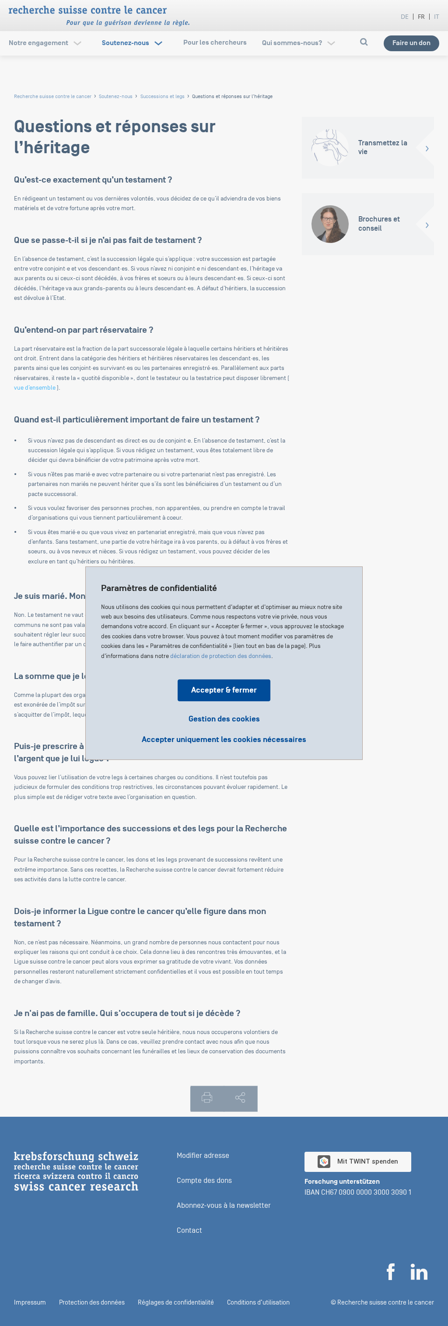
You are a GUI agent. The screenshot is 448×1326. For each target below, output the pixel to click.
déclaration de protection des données (220, 656)
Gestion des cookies (224, 718)
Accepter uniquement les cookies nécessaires (224, 739)
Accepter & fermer (224, 689)
